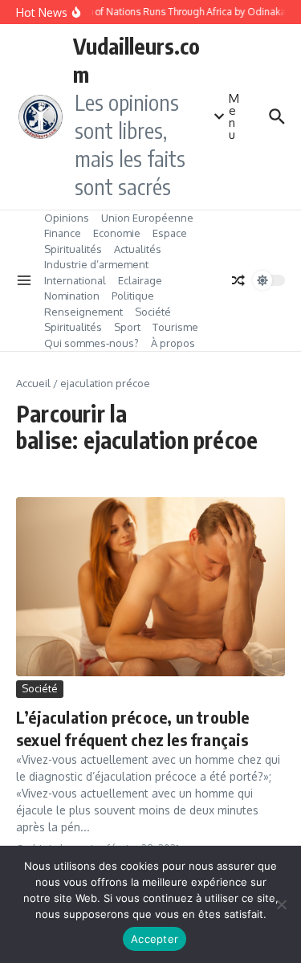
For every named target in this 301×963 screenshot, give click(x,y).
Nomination (72, 295)
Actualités (137, 249)
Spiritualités (73, 249)
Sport (127, 326)
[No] (281, 904)
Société (153, 311)
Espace (170, 232)
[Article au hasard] (238, 280)
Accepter (154, 938)
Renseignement (83, 311)
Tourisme (175, 326)
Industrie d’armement (96, 264)
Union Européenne (147, 217)
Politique (133, 295)
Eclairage (140, 280)
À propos (173, 343)
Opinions (66, 217)
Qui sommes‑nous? (91, 343)
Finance (62, 232)
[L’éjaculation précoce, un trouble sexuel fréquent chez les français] (150, 586)
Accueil (33, 383)
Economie (116, 232)
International (75, 280)
